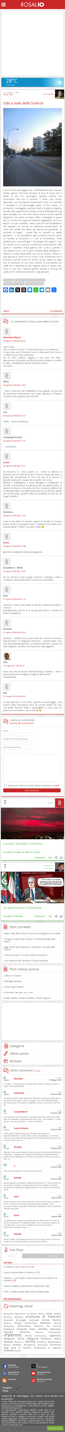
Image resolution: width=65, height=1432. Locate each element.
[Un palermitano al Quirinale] (32, 887)
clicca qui (12, 1418)
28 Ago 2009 (8, 94)
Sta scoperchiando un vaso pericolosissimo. (23, 1171)
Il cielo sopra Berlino (14, 986)
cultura (8, 1323)
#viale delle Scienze (34, 283)
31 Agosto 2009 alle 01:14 (14, 599)
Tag (50, 857)
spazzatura (55, 1341)
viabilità (9, 1350)
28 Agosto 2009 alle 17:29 (14, 515)
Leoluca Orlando (16, 1329)
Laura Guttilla (48, 94)
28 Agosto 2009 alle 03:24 (14, 341)
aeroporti (9, 1313)
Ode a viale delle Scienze (23, 103)
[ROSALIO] (32, 4)
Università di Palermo (48, 1347)
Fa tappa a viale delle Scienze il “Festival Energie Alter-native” (30, 940)
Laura (6, 462)
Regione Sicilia (14, 1338)
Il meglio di (18, 852)
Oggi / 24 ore (53, 1256)
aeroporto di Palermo (26, 1313)
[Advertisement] (32, 43)
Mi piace (61, 857)
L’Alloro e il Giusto (12, 975)
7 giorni (32, 1256)
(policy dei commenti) (21, 723)
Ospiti (6, 311)
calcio (58, 1313)
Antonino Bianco (12, 337)
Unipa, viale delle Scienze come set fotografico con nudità (32, 933)
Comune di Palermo (44, 1316)
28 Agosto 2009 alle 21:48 (14, 546)
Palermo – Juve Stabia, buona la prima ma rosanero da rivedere (30, 1279)
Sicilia (37, 852)
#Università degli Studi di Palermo (29, 280)
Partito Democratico (36, 1336)
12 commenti (56, 311)
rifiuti (58, 1338)
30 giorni (12, 1256)
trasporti (30, 1344)
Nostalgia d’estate (12, 981)
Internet (39, 1326)
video (18, 1350)
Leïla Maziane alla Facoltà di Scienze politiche (26, 960)
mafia (43, 1329)
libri (33, 1329)
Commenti (40, 857)
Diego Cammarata (26, 1322)
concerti (9, 1320)
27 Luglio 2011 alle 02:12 (13, 665)
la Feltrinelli (54, 1326)
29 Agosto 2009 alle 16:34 (14, 571)
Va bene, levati (55, 1428)
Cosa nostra (52, 1320)
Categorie (17, 1046)
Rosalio (50, 803)
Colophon (7, 1388)
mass (6, 542)
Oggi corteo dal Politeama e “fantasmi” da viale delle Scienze (29, 948)
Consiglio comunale (28, 1320)
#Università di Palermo (14, 283)
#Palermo (8, 280)
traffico (17, 1344)
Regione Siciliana (40, 1338)
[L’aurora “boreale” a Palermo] (32, 823)
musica (25, 1332)
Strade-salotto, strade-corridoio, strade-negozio (27, 998)
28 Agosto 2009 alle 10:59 (14, 385)
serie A (19, 1342)
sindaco (42, 1341)
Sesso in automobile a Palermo (22, 1272)
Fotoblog (7, 852)
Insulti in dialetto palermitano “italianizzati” (26, 1286)
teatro (7, 1345)
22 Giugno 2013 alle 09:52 (14, 696)
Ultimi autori (19, 1053)
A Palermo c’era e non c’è (19, 1266)
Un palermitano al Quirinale (22, 908)
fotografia (9, 1326)
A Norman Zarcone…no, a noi (18, 992)
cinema (19, 1316)
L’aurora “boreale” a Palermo (23, 844)
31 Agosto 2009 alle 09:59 (14, 632)
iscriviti (56, 785)
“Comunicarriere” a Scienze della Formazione (25, 955)
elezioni (46, 1323)
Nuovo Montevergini (49, 1332)
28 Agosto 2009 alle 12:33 (14, 415)
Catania (8, 1317)
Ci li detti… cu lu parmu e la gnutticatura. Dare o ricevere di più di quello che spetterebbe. (31, 1085)
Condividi (56, 857)
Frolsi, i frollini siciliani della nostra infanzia (26, 1291)
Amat (42, 1313)
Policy (5, 1391)
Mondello (56, 1329)
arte (49, 1313)
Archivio (16, 1061)
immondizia (25, 1325)
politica (56, 1335)
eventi (58, 1323)
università (43, 1345)
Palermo (29, 852)
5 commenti (39, 916)
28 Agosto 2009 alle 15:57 (14, 466)
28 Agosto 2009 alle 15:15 (14, 441)
